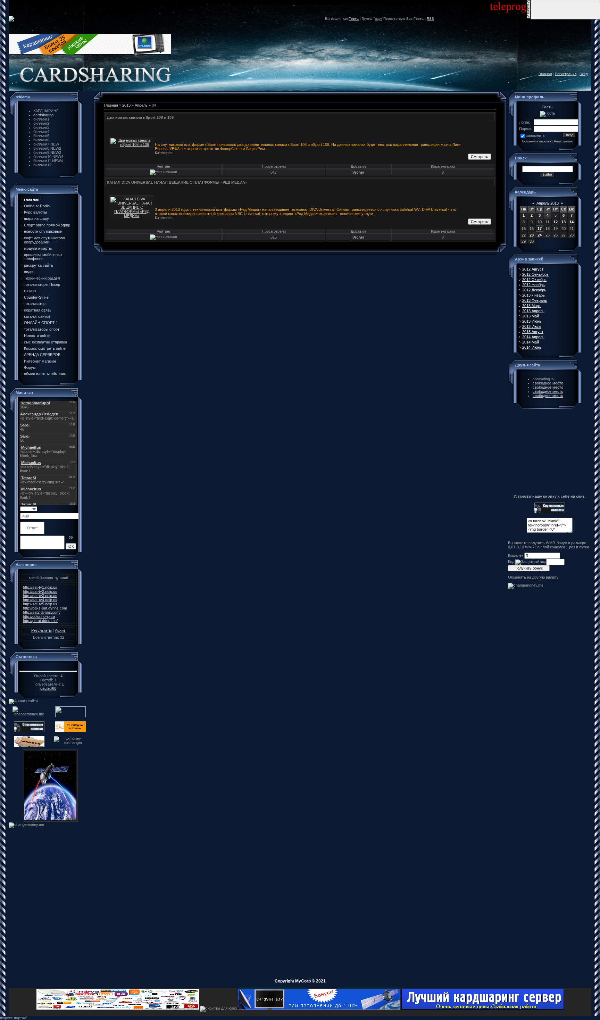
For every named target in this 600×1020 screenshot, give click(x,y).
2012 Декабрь (534, 290)
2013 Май (530, 316)
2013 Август (532, 332)
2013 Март (531, 306)
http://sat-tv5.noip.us (40, 604)
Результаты (41, 630)
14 (571, 222)
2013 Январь (533, 295)
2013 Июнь (531, 321)
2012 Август (532, 269)
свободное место (548, 383)
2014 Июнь (531, 347)
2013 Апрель (533, 311)
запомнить (535, 135)
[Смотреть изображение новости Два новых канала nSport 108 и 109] (131, 144)
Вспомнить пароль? (536, 141)
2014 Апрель (533, 337)
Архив (60, 630)
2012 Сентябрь (535, 274)
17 (540, 228)
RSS (430, 18)
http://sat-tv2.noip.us (40, 591)
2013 (126, 105)
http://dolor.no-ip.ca (39, 616)
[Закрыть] (528, 17)
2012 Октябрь (534, 279)
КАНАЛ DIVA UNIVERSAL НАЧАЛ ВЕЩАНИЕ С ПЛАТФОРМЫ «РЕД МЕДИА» (177, 182)
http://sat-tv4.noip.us (40, 600)
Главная (545, 74)
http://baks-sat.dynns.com (45, 608)
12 (555, 222)
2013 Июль (531, 326)
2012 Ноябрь (533, 285)
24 (540, 235)
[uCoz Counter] (48, 667)
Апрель (141, 105)
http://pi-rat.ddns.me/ (40, 621)
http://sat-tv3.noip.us (40, 596)
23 (532, 235)
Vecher (358, 172)
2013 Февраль (534, 300)
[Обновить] (74, 508)
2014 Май (530, 342)
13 (563, 222)
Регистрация (565, 74)
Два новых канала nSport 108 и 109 (140, 117)
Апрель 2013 (547, 203)
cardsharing (43, 115)
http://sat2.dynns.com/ (41, 612)
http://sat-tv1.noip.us (40, 587)
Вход (584, 74)
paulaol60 (48, 688)
